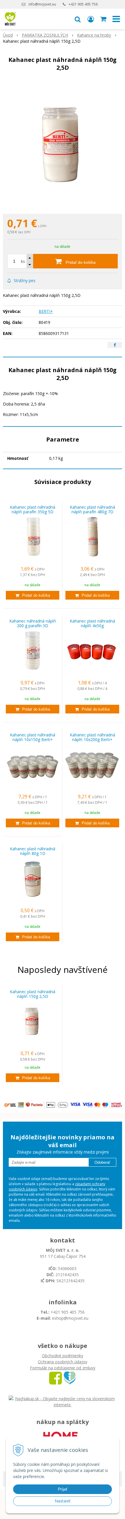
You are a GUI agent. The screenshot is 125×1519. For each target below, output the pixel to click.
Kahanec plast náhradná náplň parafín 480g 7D (92, 509)
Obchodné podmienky (62, 1355)
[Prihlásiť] (91, 19)
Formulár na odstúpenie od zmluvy (62, 1368)
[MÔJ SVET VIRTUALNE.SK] (70, 1377)
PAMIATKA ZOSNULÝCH (45, 35)
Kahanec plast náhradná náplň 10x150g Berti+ (32, 737)
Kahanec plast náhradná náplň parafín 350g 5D (32, 509)
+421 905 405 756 (83, 4)
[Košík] (104, 19)
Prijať (62, 1489)
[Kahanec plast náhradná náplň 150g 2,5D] (62, 144)
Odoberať (102, 1162)
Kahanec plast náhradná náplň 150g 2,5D (32, 994)
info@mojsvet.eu (42, 4)
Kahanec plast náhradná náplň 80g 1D (32, 851)
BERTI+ (46, 311)
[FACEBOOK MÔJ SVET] (56, 1377)
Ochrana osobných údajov (62, 1361)
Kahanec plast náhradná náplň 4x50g (92, 623)
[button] (77, 19)
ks (23, 261)
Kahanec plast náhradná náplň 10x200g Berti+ (92, 737)
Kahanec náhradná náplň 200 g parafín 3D (32, 623)
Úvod (8, 35)
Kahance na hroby (94, 35)
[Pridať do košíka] (32, 595)
